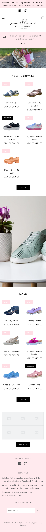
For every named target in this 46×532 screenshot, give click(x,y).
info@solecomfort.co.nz (12, 495)
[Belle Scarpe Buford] (11, 340)
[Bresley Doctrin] (34, 309)
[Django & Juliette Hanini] (11, 159)
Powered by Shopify (27, 523)
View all (23, 188)
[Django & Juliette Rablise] (34, 340)
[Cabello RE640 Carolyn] (34, 92)
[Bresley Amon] (11, 309)
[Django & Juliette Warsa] (11, 125)
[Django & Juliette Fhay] (34, 125)
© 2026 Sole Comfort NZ (12, 523)
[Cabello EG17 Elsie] (11, 374)
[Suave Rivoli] (11, 92)
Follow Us (23, 444)
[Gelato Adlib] (34, 374)
